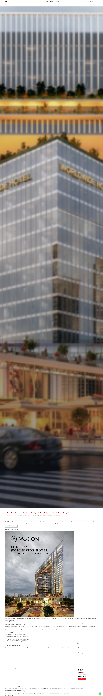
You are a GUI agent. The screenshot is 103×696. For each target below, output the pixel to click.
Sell (47, 1)
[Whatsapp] (100, 693)
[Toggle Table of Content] (16, 526)
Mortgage (51, 1)
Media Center (56, 1)
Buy (44, 1)
